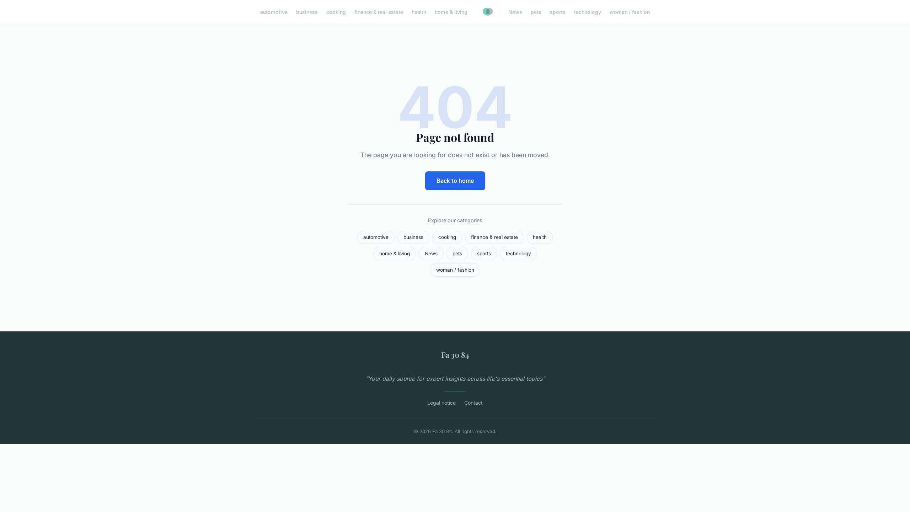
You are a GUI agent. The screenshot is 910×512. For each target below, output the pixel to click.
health (419, 12)
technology (587, 12)
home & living (451, 12)
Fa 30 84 (455, 354)
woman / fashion (630, 12)
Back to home (455, 180)
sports (558, 12)
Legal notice (441, 403)
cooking (336, 12)
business (307, 12)
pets (536, 12)
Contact (473, 403)
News (515, 12)
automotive (274, 12)
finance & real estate (378, 12)
